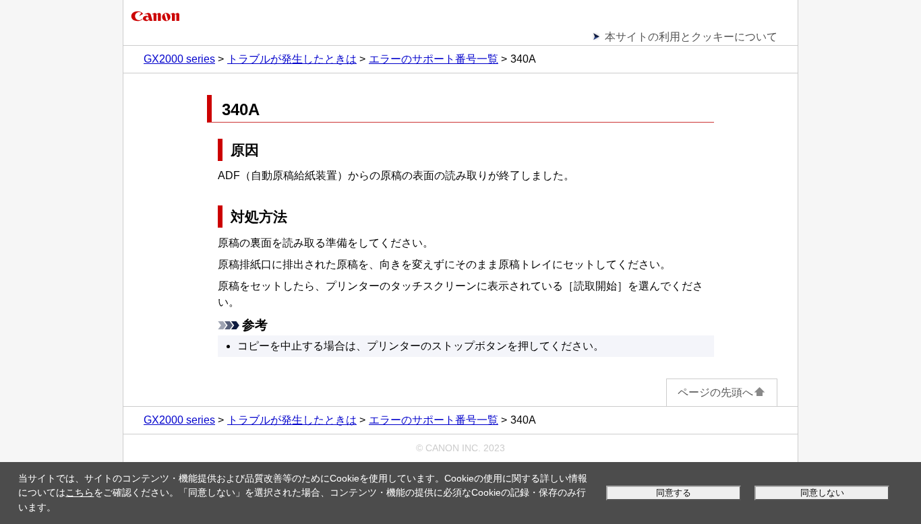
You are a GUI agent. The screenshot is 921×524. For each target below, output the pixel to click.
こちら (79, 492)
